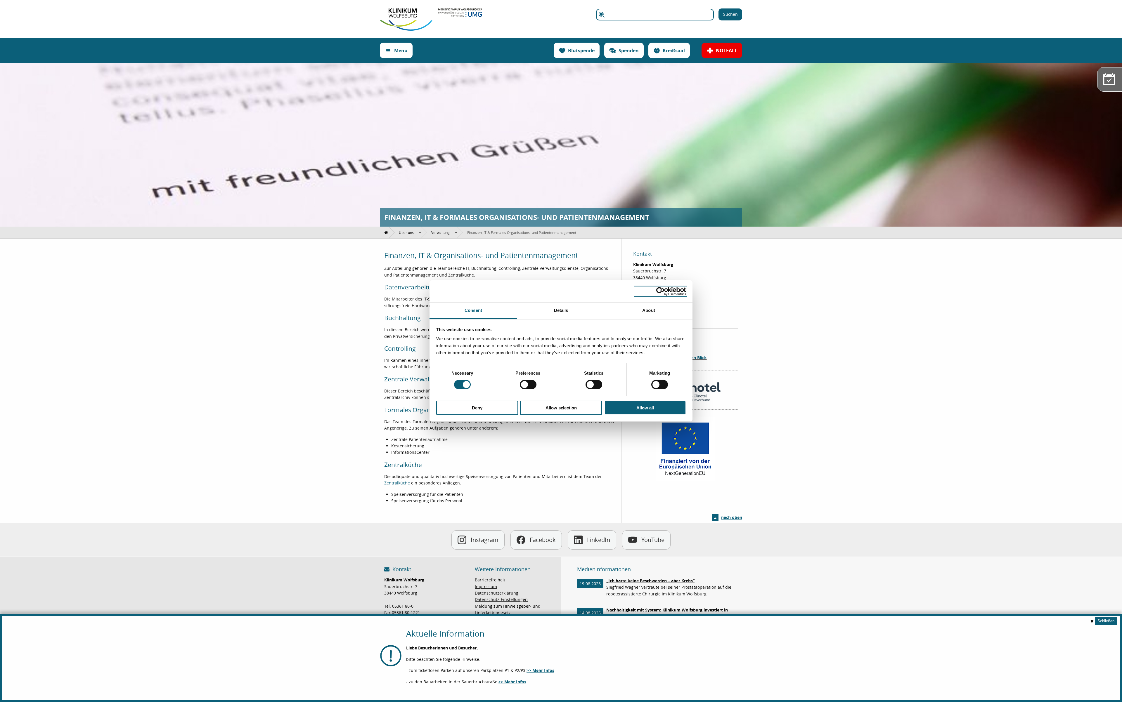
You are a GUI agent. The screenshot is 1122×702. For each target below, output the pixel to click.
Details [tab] (561, 310)
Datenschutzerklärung (496, 593)
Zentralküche (397, 483)
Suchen (730, 14)
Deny (477, 407)
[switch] (528, 384)
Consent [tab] (473, 310)
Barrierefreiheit (490, 580)
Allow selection (561, 407)
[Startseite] (406, 11)
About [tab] (648, 310)
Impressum (486, 586)
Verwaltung (440, 232)
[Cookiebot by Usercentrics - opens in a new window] (660, 291)
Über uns (406, 232)
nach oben (731, 517)
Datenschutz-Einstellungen (501, 599)
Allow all (645, 407)
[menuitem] (386, 232)
